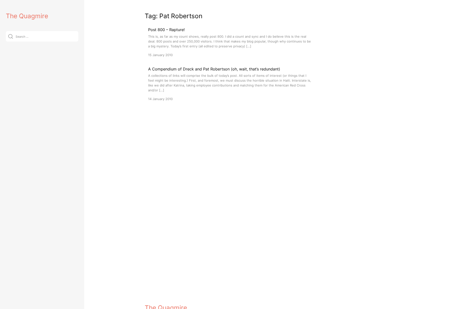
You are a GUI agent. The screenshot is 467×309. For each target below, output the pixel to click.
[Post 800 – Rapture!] (230, 42)
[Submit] (10, 36)
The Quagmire (27, 16)
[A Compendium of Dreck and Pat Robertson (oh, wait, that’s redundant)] (230, 83)
